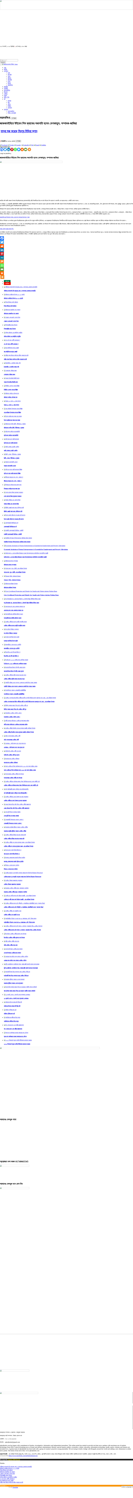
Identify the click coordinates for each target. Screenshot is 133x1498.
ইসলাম (9, 101)
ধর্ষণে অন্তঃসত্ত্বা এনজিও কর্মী (11, 739)
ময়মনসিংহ (10, 85)
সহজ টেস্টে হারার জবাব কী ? (7, 229)
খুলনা (9, 76)
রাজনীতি (6, 87)
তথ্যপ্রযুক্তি (11, 111)
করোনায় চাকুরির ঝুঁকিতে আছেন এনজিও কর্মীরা (15, 831)
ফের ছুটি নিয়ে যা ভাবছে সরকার (11, 816)
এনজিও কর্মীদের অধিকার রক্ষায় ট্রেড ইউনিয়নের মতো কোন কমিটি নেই (21, 785)
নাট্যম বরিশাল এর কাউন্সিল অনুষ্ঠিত (12, 336)
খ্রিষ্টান (9, 106)
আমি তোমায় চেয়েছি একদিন (10, 450)
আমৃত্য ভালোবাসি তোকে (10, 466)
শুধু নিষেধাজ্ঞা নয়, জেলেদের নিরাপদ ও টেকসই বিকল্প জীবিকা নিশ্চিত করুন (21, 603)
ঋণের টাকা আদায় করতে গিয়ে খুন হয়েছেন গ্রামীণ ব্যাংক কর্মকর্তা (19, 991)
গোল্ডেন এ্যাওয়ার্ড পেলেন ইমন (11, 321)
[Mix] (2, 261)
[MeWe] (2, 258)
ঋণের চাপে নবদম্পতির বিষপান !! (12, 854)
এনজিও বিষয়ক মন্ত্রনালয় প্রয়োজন (12, 884)
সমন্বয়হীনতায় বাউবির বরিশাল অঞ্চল (12, 618)
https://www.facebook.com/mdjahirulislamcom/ (23, 1456)
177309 (14, 118)
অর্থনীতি (6, 88)
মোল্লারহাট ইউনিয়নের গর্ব (10, 526)
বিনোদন (6, 92)
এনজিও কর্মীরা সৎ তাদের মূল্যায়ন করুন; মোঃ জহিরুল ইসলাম (18, 846)
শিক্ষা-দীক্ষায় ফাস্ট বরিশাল (10, 306)
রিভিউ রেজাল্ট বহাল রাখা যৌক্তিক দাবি (13, 511)
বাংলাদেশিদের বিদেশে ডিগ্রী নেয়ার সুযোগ (14, 671)
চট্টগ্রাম (9, 74)
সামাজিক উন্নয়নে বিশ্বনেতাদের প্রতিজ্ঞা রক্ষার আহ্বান (17, 542)
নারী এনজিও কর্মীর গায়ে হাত (11, 945)
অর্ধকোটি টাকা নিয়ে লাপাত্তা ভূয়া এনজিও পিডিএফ (16, 975)
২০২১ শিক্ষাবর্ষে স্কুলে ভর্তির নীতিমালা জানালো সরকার (17, 1044)
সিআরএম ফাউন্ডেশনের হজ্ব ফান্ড (12, 488)
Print (20, 117)
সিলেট (9, 83)
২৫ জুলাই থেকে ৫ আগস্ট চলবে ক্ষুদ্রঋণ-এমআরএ (16, 998)
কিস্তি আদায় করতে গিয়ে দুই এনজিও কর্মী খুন (15, 709)
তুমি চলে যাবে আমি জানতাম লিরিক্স (12, 473)
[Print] (22, 149)
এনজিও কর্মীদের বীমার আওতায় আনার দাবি (14, 838)
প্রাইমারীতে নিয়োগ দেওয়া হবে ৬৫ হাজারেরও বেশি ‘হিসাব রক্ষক (19, 922)
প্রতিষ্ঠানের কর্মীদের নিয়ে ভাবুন (11, 1021)
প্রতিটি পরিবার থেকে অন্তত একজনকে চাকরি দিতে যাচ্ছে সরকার (19, 686)
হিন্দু (9, 102)
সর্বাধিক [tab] (7, 283)
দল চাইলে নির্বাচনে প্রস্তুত (10, 633)
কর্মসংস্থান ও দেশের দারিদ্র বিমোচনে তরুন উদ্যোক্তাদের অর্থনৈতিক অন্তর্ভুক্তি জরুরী (25, 557)
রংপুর (9, 81)
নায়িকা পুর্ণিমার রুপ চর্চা (9, 1013)
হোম (5, 67)
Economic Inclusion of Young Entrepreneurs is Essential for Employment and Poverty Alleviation (36, 549)
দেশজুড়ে (6, 71)
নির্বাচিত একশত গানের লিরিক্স (11, 389)
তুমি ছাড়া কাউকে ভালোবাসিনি (11, 435)
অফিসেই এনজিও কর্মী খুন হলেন (11, 755)
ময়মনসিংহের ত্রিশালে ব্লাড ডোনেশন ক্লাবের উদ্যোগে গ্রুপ (15, 217)
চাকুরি (5, 95)
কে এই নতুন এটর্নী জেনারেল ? (11, 344)
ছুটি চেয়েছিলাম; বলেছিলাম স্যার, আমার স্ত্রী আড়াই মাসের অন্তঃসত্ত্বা (21, 968)
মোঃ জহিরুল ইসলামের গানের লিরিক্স (12, 412)
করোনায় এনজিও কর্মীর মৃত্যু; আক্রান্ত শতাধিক (15, 892)
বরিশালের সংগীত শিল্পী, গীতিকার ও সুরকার (14, 427)
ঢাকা (9, 73)
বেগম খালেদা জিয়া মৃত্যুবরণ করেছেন (12, 496)
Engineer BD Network (14, 1459)
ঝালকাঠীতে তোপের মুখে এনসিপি (11, 648)
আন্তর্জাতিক (7, 90)
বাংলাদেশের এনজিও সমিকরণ (11, 762)
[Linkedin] (8, 149)
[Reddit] (2, 246)
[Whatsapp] (15, 149)
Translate (15, 1487)
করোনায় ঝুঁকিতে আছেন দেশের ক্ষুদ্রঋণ (13, 983)
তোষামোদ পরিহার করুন (9, 374)
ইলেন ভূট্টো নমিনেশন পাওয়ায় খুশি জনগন (14, 519)
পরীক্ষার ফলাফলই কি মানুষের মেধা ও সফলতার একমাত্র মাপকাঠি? (20, 291)
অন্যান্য (10, 108)
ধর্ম (4, 99)
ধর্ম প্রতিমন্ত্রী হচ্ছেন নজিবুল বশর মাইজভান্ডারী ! (15, 793)
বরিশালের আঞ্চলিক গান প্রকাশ (11, 313)
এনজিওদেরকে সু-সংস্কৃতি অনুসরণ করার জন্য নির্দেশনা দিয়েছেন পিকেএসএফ (22, 876)
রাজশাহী (10, 80)
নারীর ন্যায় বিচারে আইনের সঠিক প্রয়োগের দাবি (15, 359)
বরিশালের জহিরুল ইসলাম (10, 587)
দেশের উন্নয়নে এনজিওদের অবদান (12, 953)
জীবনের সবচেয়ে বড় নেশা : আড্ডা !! (13, 481)
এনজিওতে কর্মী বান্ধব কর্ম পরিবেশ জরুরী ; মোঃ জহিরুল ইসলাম (19, 899)
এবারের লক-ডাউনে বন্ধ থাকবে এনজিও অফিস (15, 960)
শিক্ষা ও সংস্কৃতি (12, 113)
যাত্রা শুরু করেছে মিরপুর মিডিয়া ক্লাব (19, 131)
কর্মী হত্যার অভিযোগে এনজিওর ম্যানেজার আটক (15, 724)
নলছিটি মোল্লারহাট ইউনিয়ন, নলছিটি (13, 534)
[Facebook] (1, 149)
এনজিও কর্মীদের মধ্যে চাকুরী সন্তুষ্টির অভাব (14, 625)
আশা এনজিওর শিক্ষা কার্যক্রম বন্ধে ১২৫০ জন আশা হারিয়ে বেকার (20, 770)
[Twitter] (5, 149)
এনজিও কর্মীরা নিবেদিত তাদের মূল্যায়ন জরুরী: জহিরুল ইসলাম (19, 732)
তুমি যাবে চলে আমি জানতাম (10, 443)
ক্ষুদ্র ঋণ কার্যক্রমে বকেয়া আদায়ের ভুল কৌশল (15, 1036)
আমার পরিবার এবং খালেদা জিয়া (11, 504)
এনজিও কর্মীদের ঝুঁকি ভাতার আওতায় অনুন (14, 679)
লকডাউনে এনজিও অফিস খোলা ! (12, 717)
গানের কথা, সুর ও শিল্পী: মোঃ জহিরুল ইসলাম (14, 572)
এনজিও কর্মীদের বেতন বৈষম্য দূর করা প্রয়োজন (15, 800)
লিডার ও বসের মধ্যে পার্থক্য (11, 869)
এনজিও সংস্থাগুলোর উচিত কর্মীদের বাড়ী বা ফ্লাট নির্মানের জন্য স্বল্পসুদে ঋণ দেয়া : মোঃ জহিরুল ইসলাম (29, 701)
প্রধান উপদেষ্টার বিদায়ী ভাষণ (11, 382)
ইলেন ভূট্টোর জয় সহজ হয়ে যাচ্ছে (12, 420)
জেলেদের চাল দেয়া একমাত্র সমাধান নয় (13, 610)
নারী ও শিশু (6, 97)
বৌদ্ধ (9, 104)
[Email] (25, 149)
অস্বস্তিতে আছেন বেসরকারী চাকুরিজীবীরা (14, 694)
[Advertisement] (58, 28)
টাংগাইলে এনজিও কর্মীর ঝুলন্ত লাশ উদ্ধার (14, 937)
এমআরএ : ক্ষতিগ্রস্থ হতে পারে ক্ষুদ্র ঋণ (14, 747)
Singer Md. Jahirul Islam (12, 580)
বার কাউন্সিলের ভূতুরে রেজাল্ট (10, 351)
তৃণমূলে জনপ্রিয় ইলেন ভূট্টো (11, 641)
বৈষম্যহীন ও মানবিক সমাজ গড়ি (11, 367)
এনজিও (6, 94)
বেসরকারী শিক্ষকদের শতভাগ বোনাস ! (13, 823)
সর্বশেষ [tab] (7, 281)
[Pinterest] (12, 149)
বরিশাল (9, 78)
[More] (29, 149)
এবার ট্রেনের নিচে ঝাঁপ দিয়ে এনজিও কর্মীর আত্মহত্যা (16, 808)
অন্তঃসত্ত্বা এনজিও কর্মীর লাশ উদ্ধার (13, 778)
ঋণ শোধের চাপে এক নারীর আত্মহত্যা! (13, 1029)
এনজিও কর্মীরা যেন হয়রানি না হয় (12, 914)
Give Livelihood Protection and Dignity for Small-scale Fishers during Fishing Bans (31, 595)
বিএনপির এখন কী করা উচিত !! (11, 656)
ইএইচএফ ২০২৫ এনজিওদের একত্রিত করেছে (15, 663)
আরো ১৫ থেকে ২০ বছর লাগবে (11, 405)
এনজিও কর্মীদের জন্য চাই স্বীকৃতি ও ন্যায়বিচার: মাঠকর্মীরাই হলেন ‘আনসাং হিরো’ (24, 907)
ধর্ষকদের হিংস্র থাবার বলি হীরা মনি (12, 1006)
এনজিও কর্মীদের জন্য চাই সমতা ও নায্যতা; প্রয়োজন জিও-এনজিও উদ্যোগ (22, 930)
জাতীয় (5, 69)
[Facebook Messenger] (18, 149)
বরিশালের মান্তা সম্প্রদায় (10, 564)
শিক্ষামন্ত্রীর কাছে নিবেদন (10, 329)
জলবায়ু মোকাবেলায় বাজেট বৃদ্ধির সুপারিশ (13, 861)
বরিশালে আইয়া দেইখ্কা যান (10, 397)
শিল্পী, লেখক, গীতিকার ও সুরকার (11, 458)
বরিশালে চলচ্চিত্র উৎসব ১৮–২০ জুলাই (13, 298)
